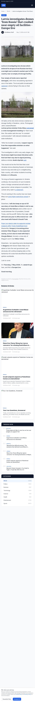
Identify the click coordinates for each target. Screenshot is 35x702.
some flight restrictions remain (18, 197)
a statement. (19, 190)
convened (30, 128)
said (25, 160)
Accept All (17, 699)
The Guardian (15, 279)
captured (4, 86)
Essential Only (7, 699)
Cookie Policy (18, 694)
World (8, 11)
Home (2, 11)
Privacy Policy (27, 694)
